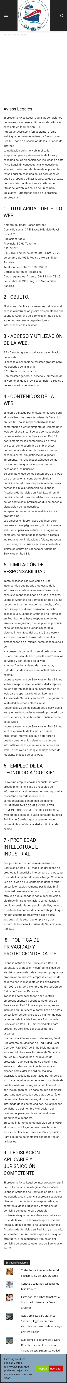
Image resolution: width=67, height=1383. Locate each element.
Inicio (6, 34)
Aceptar (42, 1368)
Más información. (21, 1377)
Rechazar (55, 1368)
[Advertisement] (33, 72)
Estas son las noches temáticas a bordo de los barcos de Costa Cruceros (40, 1302)
